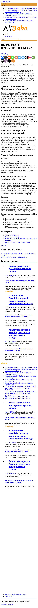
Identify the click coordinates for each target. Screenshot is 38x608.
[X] (6, 57)
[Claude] (16, 57)
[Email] (33, 57)
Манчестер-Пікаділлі (12, 235)
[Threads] (26, 57)
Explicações (8, 36)
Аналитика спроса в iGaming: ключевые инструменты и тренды (18, 14)
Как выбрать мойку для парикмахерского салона (21, 8)
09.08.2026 (8, 341)
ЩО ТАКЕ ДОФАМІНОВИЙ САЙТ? (17, 397)
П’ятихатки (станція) (12, 237)
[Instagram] (29, 57)
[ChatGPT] (2, 61)
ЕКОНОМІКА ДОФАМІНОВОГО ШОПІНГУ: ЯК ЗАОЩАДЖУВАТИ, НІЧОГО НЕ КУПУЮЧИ (20, 388)
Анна (10, 55)
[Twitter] (23, 57)
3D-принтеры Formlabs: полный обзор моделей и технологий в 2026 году (21, 299)
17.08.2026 (8, 275)
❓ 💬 (7, 34)
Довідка (3, 53)
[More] (13, 61)
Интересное (9, 291)
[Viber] (6, 61)
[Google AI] (9, 61)
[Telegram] (19, 57)
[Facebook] (2, 57)
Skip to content (5, 1)
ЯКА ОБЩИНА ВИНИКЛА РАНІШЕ (17, 242)
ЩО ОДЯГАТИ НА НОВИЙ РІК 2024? (14, 257)
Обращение (8, 596)
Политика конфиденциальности (15, 594)
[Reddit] (9, 57)
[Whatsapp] (12, 57)
